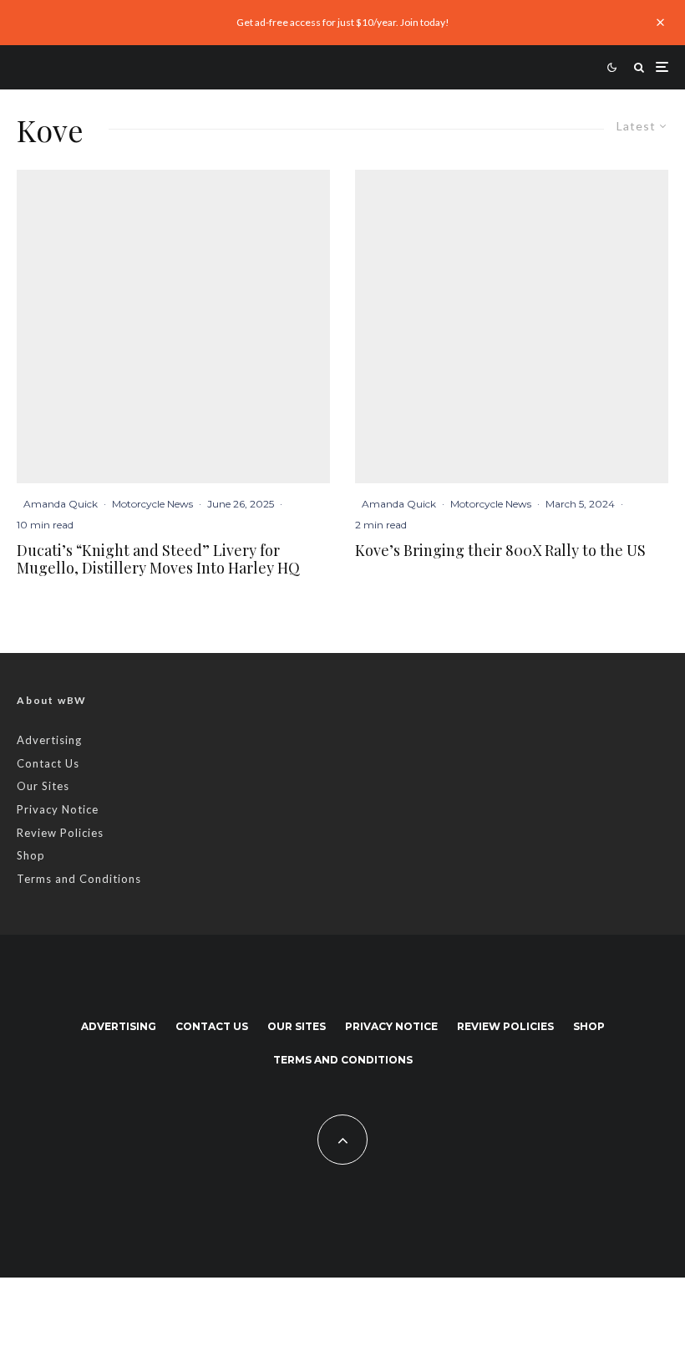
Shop (31, 855)
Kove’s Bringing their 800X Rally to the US (500, 551)
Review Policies (60, 832)
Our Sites (43, 786)
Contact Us (48, 763)
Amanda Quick (60, 503)
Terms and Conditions (79, 878)
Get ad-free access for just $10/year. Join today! (342, 22)
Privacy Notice (58, 809)
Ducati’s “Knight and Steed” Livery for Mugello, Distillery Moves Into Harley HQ (158, 560)
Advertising (49, 740)
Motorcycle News (152, 503)
